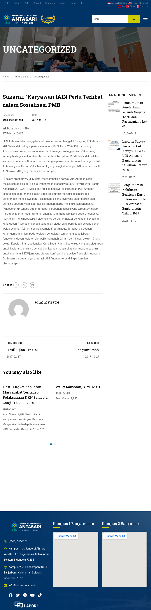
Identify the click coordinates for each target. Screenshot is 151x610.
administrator (46, 302)
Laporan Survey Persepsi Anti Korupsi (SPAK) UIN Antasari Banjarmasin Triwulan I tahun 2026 (134, 155)
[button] (51, 444)
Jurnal (62, 3)
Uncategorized (42, 76)
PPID (7, 3)
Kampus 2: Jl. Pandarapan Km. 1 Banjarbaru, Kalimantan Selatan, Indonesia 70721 (25, 572)
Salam (17, 3)
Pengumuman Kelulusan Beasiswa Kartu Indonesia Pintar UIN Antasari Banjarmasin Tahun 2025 (134, 199)
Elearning (50, 3)
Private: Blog (21, 76)
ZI (81, 3)
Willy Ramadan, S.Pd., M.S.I (78, 387)
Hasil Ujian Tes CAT (23, 350)
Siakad (37, 3)
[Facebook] (16, 285)
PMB (26, 3)
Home (6, 76)
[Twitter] (24, 285)
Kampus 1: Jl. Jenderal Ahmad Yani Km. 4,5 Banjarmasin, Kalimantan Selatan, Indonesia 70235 (26, 554)
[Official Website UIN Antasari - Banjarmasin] (29, 18)
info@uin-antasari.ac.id (22, 585)
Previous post (15, 342)
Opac (73, 3)
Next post (93, 342)
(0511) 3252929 (18, 541)
